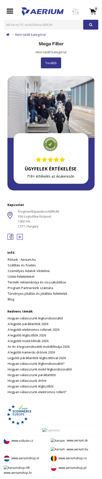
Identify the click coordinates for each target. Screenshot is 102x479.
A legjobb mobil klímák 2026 (28, 341)
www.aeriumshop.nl (25, 458)
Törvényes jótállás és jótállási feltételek (37, 293)
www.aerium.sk (77, 440)
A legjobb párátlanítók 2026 (28, 324)
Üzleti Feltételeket (21, 276)
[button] (92, 11)
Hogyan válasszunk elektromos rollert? (37, 392)
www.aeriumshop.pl (72, 468)
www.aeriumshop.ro (72, 458)
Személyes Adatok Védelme (29, 271)
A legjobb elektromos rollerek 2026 (33, 329)
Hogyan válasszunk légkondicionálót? (36, 363)
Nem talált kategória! (30, 34)
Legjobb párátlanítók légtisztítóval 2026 (37, 358)
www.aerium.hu (77, 449)
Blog (11, 299)
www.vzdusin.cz (22, 441)
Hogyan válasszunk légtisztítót (30, 386)
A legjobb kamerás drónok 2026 (31, 352)
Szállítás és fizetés (22, 265)
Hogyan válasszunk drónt (27, 380)
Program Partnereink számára (30, 288)
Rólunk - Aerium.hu (22, 259)
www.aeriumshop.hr (18, 473)
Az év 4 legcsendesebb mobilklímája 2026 (39, 346)
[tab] (51, 272)
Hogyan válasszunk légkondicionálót (35, 318)
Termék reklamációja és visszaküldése (37, 282)
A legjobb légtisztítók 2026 (27, 335)
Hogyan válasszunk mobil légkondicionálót (40, 369)
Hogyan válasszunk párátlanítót (32, 375)
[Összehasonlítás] (76, 14)
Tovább (51, 63)
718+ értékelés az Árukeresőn (50, 176)
